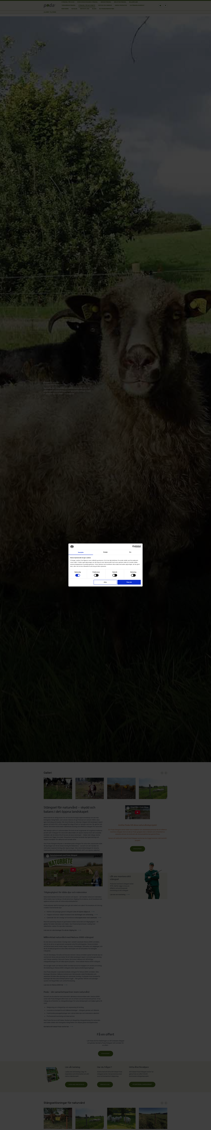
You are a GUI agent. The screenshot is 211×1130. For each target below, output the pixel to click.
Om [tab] (130, 552)
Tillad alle (129, 582)
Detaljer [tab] (105, 552)
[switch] (96, 575)
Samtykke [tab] (81, 552)
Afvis (105, 582)
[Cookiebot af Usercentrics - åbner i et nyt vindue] (133, 546)
